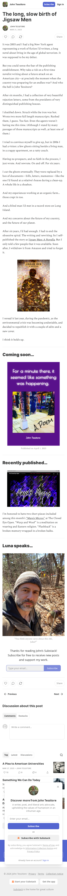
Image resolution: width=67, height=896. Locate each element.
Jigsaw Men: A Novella (42, 240)
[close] (57, 786)
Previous (12, 694)
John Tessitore (17, 26)
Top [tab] (6, 755)
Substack (18, 889)
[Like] (5, 37)
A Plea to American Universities (23, 763)
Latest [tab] (14, 755)
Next (56, 694)
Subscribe (49, 4)
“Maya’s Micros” (35, 518)
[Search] (61, 755)
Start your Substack (25, 881)
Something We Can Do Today (21, 780)
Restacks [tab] (23, 716)
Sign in (60, 4)
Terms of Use (49, 845)
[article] (33, 768)
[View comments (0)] (13, 37)
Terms (41, 873)
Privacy (32, 873)
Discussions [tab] (26, 755)
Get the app (49, 881)
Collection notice (54, 873)
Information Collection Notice (39, 848)
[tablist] (15, 716)
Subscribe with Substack (35, 838)
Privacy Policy (33, 851)
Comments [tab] (9, 716)
